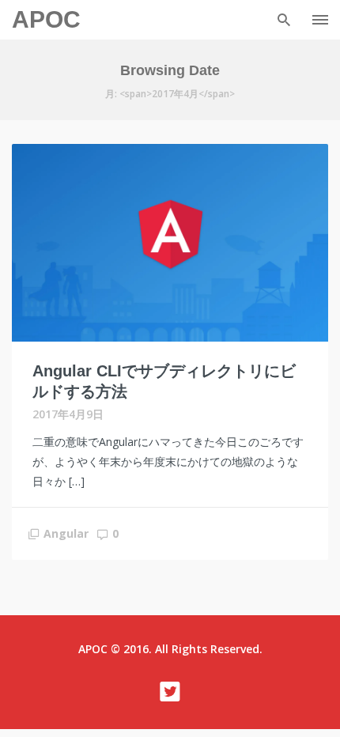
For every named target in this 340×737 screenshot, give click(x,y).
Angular (66, 533)
